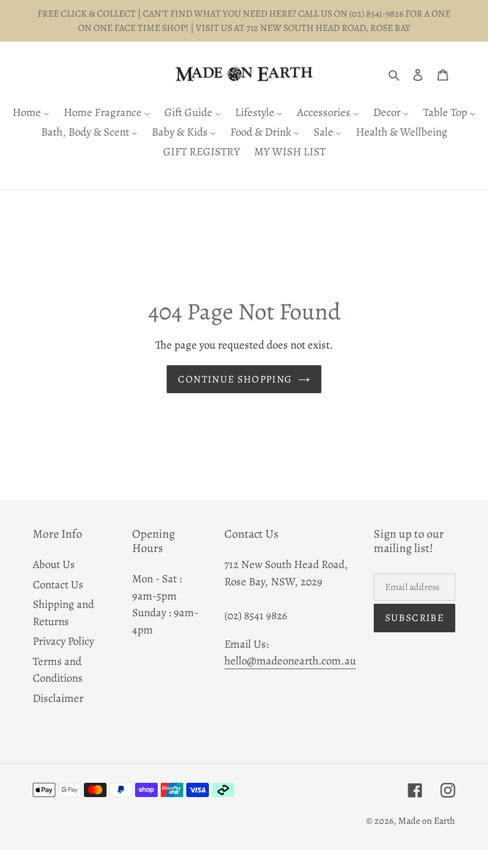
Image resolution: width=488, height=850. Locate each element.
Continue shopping (235, 379)
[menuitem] (31, 113)
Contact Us (58, 584)
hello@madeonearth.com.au (290, 661)
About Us (54, 564)
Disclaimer (58, 698)
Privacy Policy (63, 641)
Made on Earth (426, 820)
